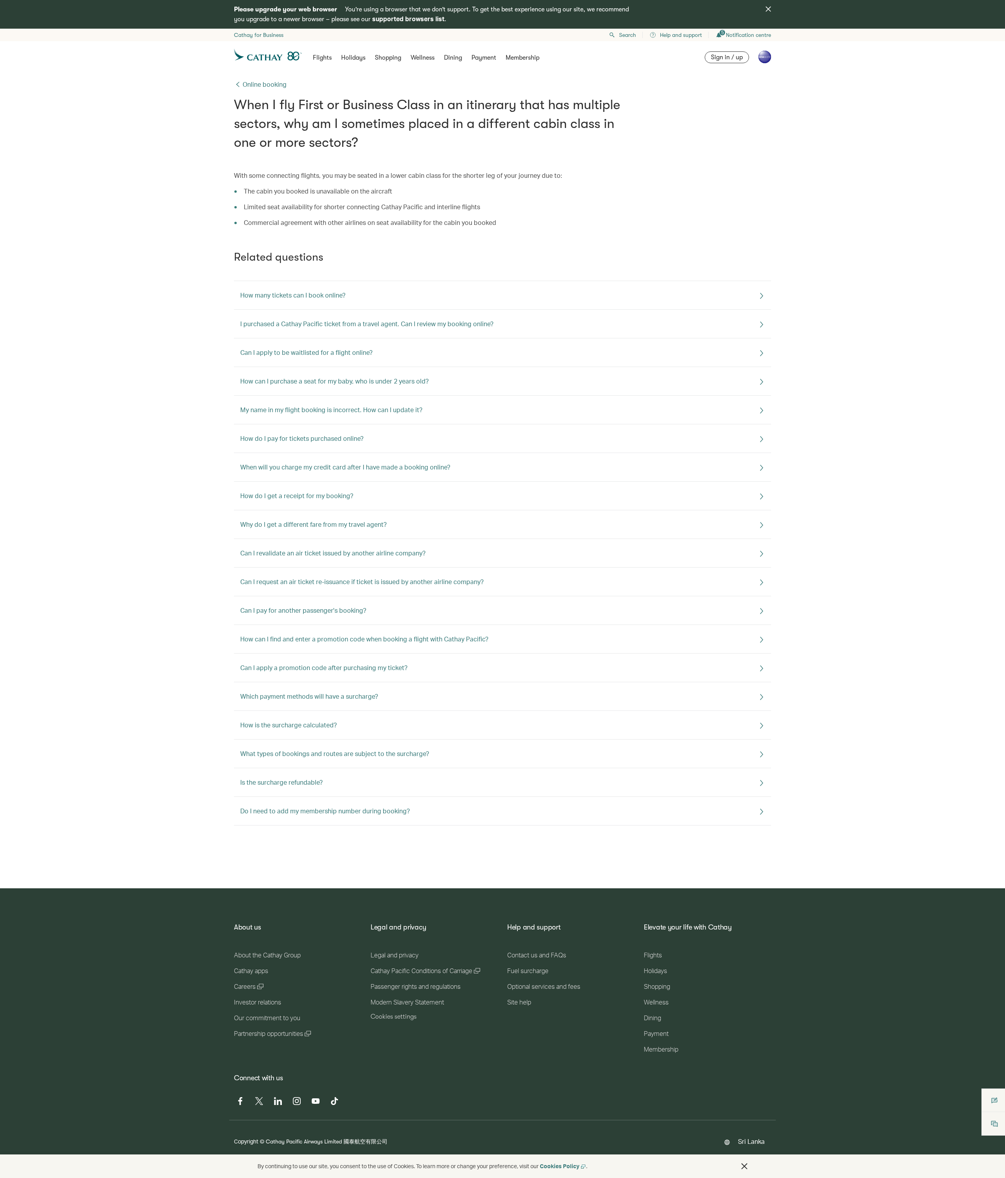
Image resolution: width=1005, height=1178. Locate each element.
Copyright (246, 1141)
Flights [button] (322, 57)
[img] (768, 9)
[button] (744, 1166)
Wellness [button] (423, 57)
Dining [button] (453, 57)
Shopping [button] (388, 57)
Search (627, 35)
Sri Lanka (751, 1141)
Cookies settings (394, 1016)
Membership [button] (522, 57)
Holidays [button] (353, 57)
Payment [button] (483, 57)
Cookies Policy (559, 1166)
